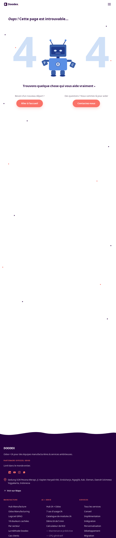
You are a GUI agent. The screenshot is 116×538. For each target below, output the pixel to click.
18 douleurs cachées (18, 521)
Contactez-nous (86, 103)
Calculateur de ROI (55, 526)
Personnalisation (92, 526)
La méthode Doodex (18, 531)
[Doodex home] (12, 4)
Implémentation (92, 516)
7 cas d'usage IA (54, 511)
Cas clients (13, 535)
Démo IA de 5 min (55, 521)
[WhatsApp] (24, 472)
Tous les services (92, 506)
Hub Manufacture (17, 506)
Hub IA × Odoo (53, 506)
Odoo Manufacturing (19, 511)
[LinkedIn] (9, 472)
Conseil (88, 511)
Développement (92, 531)
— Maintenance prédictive (59, 531)
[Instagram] (19, 472)
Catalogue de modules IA (58, 516)
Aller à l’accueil (29, 103)
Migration (89, 535)
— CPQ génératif (54, 535)
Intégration (90, 521)
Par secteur (14, 526)
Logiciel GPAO (15, 516)
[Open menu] (109, 4)
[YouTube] (14, 472)
